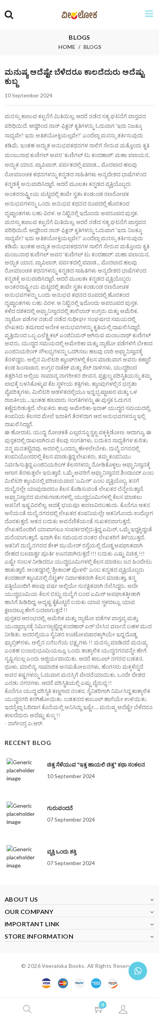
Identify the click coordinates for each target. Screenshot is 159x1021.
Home (66, 47)
